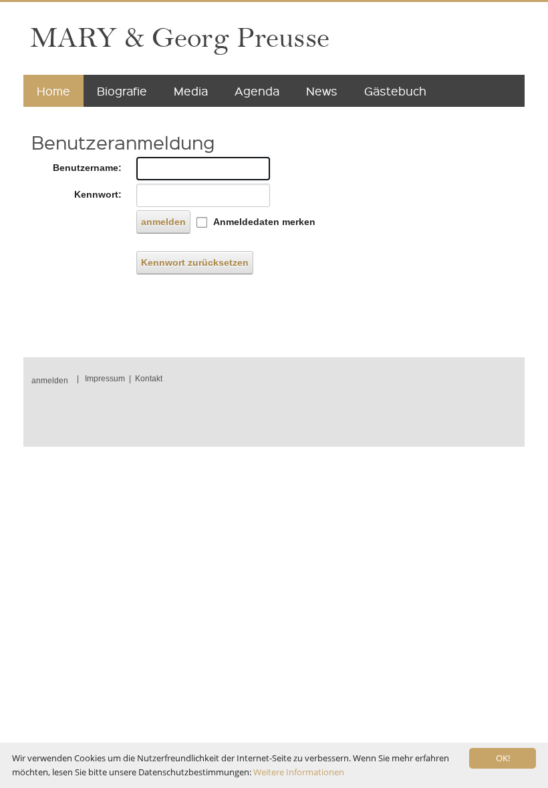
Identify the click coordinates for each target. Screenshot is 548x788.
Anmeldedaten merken (264, 221)
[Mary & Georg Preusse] (178, 39)
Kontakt (148, 378)
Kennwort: (98, 194)
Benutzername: (87, 167)
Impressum (105, 378)
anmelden (163, 221)
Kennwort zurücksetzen (195, 262)
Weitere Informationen (298, 772)
